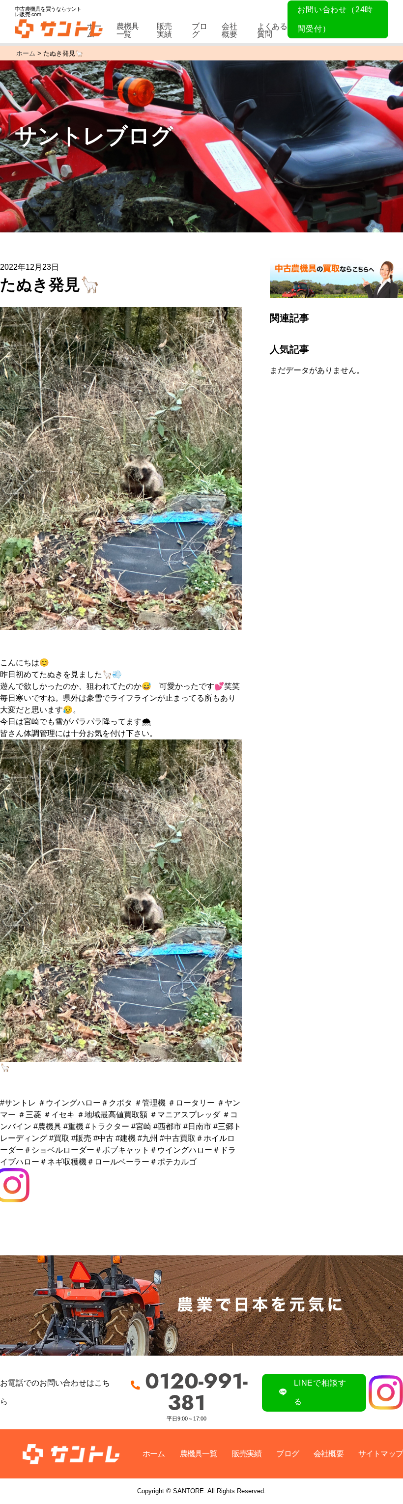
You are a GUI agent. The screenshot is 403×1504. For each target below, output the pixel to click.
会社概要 (229, 30)
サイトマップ (380, 1453)
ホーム (154, 1453)
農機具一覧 (127, 30)
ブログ (199, 30)
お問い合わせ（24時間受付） (335, 18)
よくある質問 (272, 30)
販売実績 (164, 30)
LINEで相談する (320, 1392)
